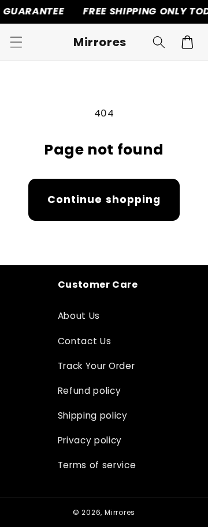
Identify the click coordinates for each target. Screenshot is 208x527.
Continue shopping (104, 199)
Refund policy (89, 391)
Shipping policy (93, 415)
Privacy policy (90, 440)
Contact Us (85, 341)
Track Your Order (96, 366)
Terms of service (97, 465)
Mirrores (120, 512)
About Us (79, 316)
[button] (15, 42)
